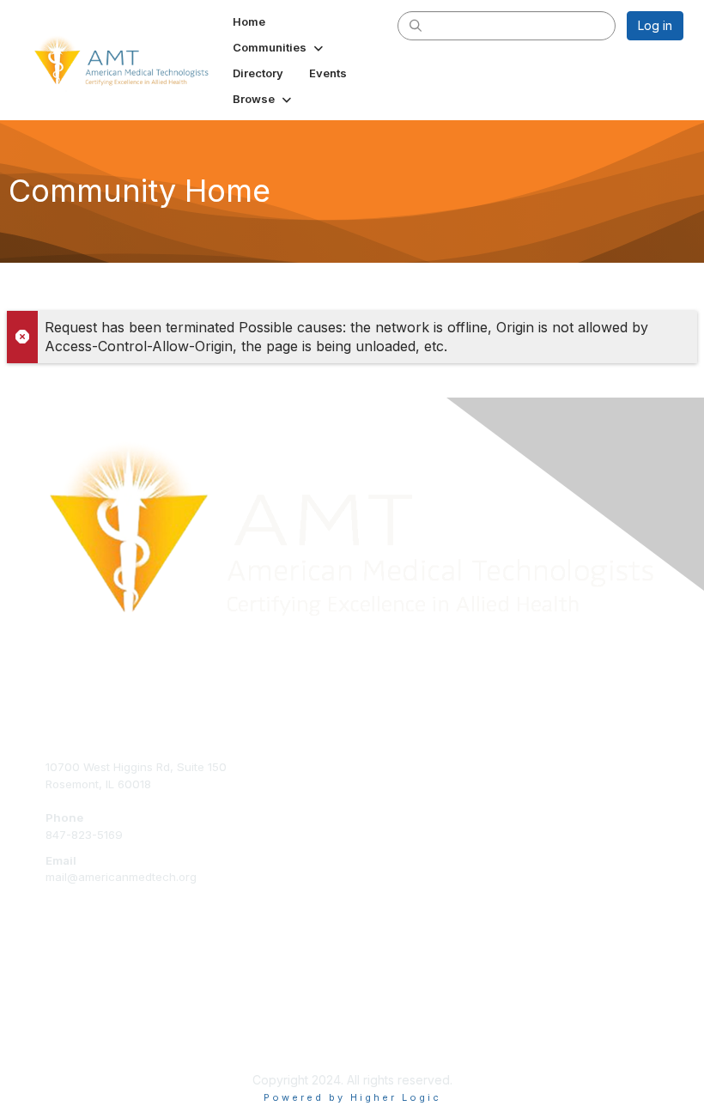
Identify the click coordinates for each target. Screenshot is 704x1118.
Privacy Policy (83, 1023)
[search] (416, 25)
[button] (279, 47)
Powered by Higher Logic (352, 1097)
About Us (70, 990)
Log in (655, 25)
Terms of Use (82, 1007)
